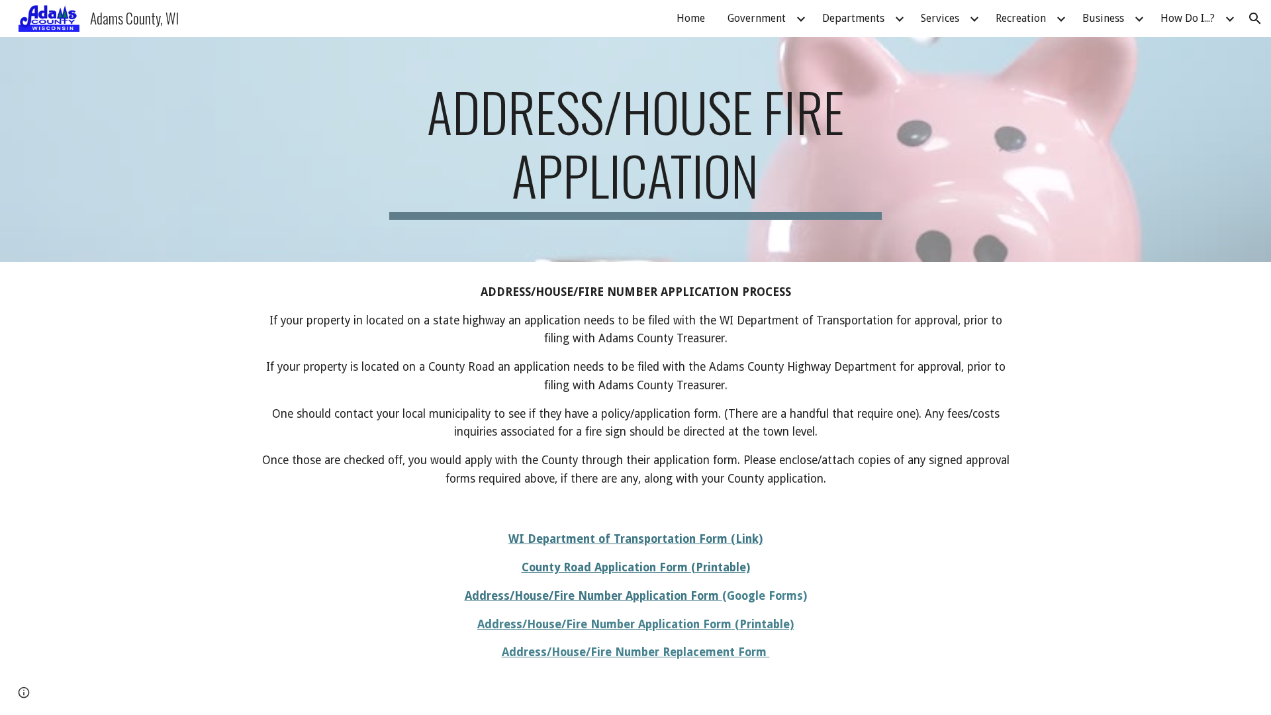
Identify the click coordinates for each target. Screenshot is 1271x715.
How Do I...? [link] (1187, 18)
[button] (1255, 18)
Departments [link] (853, 18)
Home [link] (691, 18)
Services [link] (940, 18)
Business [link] (1103, 18)
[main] (635, 149)
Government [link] (757, 18)
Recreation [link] (1021, 18)
